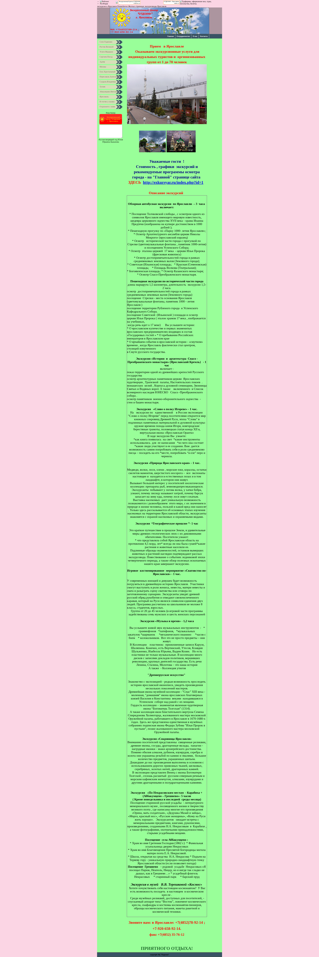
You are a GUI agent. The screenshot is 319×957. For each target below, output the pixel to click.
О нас (195, 36)
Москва (103, 67)
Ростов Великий (107, 47)
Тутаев (102, 87)
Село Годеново (106, 42)
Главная (170, 36)
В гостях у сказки (107, 102)
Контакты (204, 36)
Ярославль (104, 97)
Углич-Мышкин (106, 52)
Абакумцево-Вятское (108, 92)
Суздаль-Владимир (108, 82)
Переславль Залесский (109, 77)
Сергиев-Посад (106, 57)
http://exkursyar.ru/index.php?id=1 (173, 182)
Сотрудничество (183, 36)
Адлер (102, 62)
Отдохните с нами (107, 107)
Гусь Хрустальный (107, 72)
